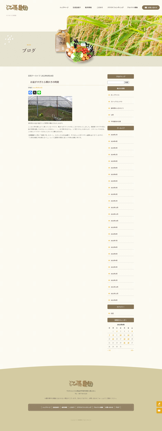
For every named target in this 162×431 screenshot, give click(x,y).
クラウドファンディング (116, 7)
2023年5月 (114, 181)
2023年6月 (114, 174)
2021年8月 (114, 300)
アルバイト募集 (134, 7)
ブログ (117, 407)
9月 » (132, 350)
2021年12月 (114, 287)
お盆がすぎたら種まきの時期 (44, 82)
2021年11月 (114, 293)
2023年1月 (114, 201)
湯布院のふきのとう (117, 108)
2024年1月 (114, 154)
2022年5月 (114, 254)
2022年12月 (114, 207)
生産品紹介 (77, 7)
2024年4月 (114, 141)
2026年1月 (114, 135)
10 (120, 335)
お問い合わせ (151, 7)
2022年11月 (114, 214)
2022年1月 (114, 280)
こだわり (100, 7)
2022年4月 (114, 260)
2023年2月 (114, 194)
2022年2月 (114, 274)
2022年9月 (114, 227)
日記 (112, 313)
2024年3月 (114, 148)
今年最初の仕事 (116, 121)
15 (113, 339)
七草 (112, 115)
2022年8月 (114, 234)
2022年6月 (114, 247)
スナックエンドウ (116, 101)
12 (128, 335)
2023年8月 (114, 168)
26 (128, 343)
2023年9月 (114, 161)
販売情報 (88, 7)
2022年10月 (114, 221)
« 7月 (109, 350)
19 (128, 339)
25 (124, 343)
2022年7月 (114, 240)
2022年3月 (114, 267)
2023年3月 (114, 188)
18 (124, 339)
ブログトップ (120, 76)
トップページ (64, 7)
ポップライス (115, 95)
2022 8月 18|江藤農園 (11, 15)
